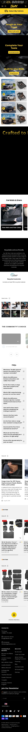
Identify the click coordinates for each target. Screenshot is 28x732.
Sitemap (17, 672)
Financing (17, 661)
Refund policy (5, 724)
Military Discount (6, 667)
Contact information (7, 727)
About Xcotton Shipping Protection (20, 658)
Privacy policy (13, 724)
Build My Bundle (14, 52)
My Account (18, 652)
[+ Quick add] (20, 538)
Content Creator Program (6, 658)
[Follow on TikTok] (14, 711)
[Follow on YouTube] (10, 711)
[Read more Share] (6, 305)
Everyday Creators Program (7, 683)
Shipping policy (15, 726)
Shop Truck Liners (14, 31)
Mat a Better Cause (7, 662)
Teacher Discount (7, 674)
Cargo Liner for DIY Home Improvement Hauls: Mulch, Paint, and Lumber (12, 483)
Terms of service (6, 726)
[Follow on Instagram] (7, 711)
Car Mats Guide (19, 667)
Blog (16, 664)
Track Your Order (19, 654)
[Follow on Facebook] (3, 711)
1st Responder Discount (5, 671)
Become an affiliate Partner (7, 654)
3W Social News (19, 669)
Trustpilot (4, 680)
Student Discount (6, 677)
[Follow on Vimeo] (18, 711)
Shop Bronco (14, 73)
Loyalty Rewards (6, 665)
